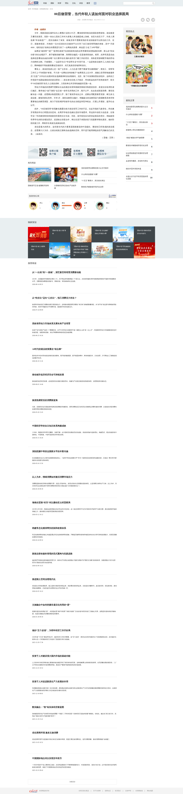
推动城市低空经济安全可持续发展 (48, 374)
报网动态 (108, 791)
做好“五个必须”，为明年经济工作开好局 (51, 630)
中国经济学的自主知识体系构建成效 (49, 426)
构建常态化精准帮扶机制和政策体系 (49, 528)
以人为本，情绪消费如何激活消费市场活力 (52, 477)
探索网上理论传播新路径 (135, 130)
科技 (81, 3)
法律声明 (128, 791)
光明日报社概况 (84, 791)
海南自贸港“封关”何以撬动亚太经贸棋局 (51, 502)
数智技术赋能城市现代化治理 (92, 187)
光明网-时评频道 (87, 20)
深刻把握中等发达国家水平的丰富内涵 (50, 451)
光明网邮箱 (139, 791)
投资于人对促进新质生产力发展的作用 (50, 681)
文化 (74, 3)
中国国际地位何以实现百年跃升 (47, 758)
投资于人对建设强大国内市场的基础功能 (51, 656)
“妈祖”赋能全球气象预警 (135, 138)
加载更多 (72, 782)
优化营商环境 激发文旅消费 (45, 732)
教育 (88, 3)
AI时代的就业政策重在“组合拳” (47, 349)
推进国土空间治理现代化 (43, 579)
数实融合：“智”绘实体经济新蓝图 (48, 707)
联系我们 (118, 791)
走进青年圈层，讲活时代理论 (137, 161)
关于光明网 (97, 791)
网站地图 (150, 791)
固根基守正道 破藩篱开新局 (38, 185)
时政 (45, 3)
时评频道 (35, 9)
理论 (66, 3)
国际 (52, 3)
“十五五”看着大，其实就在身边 (93, 180)
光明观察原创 (43, 9)
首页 (29, 9)
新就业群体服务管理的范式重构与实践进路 (52, 553)
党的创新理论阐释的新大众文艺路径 (94, 168)
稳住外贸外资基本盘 (133, 169)
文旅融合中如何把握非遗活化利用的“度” (51, 605)
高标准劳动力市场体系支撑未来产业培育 (51, 323)
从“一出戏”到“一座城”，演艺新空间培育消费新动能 (56, 272)
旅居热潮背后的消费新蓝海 (45, 400)
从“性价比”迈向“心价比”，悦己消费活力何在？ (54, 298)
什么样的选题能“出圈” (89, 174)
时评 (59, 3)
